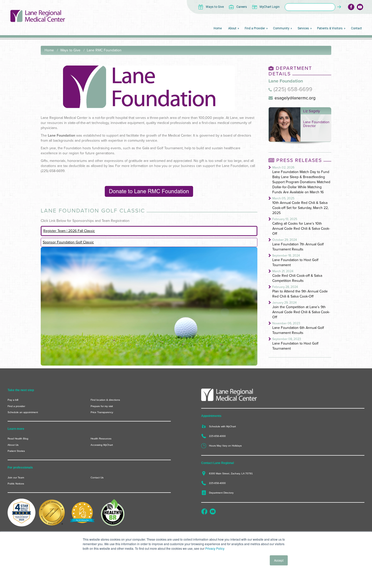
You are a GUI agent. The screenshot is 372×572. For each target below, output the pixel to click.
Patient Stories (16, 451)
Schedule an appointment (23, 412)
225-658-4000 (217, 436)
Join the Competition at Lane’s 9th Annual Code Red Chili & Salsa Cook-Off (301, 312)
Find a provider (16, 406)
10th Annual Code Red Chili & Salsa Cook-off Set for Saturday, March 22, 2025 (300, 208)
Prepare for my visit (102, 406)
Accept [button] (278, 560)
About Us (13, 444)
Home (49, 50)
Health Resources (101, 438)
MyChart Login (270, 7)
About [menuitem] (232, 28)
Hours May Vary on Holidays (225, 445)
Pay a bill (13, 399)
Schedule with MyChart (222, 426)
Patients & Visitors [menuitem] (330, 28)
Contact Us (97, 477)
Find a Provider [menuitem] (255, 28)
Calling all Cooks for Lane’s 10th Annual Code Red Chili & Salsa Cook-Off (301, 228)
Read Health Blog (18, 438)
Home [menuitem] (218, 28)
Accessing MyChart (102, 444)
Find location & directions (105, 399)
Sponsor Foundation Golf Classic (68, 242)
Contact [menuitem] (356, 28)
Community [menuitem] (281, 28)
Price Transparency (102, 412)
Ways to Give (215, 7)
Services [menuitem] (303, 28)
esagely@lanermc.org (295, 98)
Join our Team (16, 477)
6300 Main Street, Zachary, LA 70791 (231, 473)
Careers (241, 7)
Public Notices (16, 483)
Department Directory (221, 492)
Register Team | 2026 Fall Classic (69, 231)
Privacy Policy (214, 548)
